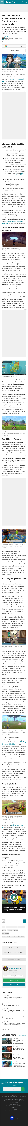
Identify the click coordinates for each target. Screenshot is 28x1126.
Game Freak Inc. (21, 927)
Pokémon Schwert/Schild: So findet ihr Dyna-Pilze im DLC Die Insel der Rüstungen (14, 1024)
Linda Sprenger (9, 37)
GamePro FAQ (16, 1096)
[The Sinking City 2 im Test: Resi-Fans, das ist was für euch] (7, 1049)
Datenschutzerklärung (9, 1101)
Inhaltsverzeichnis (14, 50)
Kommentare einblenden (14, 959)
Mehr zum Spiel (14, 984)
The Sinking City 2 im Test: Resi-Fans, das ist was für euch (18, 1050)
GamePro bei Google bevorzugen (15, 46)
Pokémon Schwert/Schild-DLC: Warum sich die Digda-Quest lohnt (14, 1017)
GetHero (22, 1106)
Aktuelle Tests (9, 1035)
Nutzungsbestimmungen (10, 1099)
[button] (2, 2)
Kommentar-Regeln (17, 951)
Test (7, 927)
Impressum (4, 1096)
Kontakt (24, 1098)
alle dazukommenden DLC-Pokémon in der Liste (15, 175)
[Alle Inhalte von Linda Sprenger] (3, 38)
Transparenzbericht (14, 1102)
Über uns (10, 1096)
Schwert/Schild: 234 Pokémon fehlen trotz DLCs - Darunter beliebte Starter (14, 1004)
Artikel (3, 927)
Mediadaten (19, 1099)
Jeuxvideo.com (14, 1107)
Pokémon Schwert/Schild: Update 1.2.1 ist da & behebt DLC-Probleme (14, 1011)
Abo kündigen (23, 1096)
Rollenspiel (9, 930)
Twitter (6, 1111)
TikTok (21, 1111)
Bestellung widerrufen (6, 1098)
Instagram (16, 1111)
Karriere (14, 1098)
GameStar (6, 1106)
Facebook (11, 1111)
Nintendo (4, 930)
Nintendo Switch (5, 933)
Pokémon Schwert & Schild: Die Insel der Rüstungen (13, 936)
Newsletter (19, 1098)
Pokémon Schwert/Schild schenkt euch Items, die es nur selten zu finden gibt (13, 998)
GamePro (11, 1106)
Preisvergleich (14, 980)
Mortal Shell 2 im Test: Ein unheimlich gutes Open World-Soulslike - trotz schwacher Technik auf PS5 (18, 1043)
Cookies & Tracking (19, 1101)
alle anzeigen (22, 1035)
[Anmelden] (22, 1089)
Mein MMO (16, 1106)
